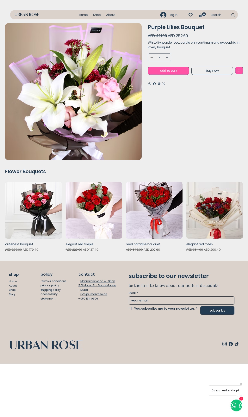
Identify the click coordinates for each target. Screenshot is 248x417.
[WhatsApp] (150, 84)
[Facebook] (154, 84)
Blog (12, 294)
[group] (124, 217)
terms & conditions (53, 281)
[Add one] (167, 57)
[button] (202, 14)
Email (133, 293)
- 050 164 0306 (88, 298)
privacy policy (49, 285)
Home (13, 281)
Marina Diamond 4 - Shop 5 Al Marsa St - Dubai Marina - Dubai (97, 285)
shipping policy (50, 290)
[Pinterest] (159, 84)
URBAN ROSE (27, 15)
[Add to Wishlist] (239, 70)
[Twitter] (164, 84)
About (13, 285)
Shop (12, 290)
